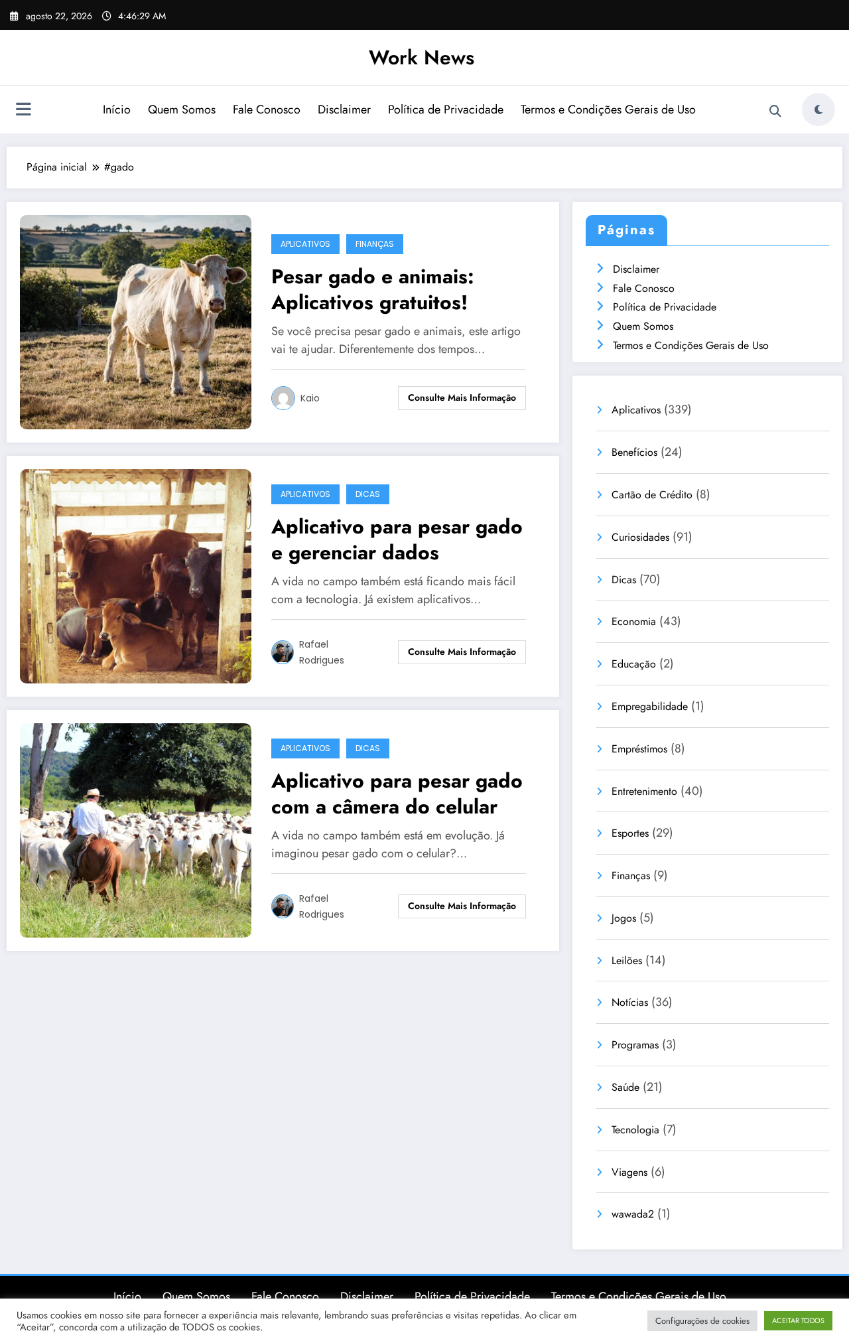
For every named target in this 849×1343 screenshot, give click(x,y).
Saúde (625, 1087)
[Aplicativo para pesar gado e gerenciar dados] (135, 575)
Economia (634, 621)
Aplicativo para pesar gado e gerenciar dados (397, 539)
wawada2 (633, 1214)
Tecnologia (635, 1129)
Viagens (629, 1172)
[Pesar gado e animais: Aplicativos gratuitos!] (135, 320)
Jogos (624, 918)
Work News (421, 57)
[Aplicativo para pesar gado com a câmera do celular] (135, 829)
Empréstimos (639, 748)
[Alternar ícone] (23, 111)
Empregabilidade (650, 706)
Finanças (375, 243)
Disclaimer (344, 109)
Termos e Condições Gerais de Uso (608, 109)
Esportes (630, 833)
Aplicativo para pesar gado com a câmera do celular (397, 793)
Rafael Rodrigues (321, 652)
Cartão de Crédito (652, 494)
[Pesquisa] (775, 111)
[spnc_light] (818, 109)
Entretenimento (644, 791)
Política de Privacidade (445, 109)
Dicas (368, 494)
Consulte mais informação (462, 397)
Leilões (627, 960)
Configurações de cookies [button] (702, 1320)
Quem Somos (182, 109)
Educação (634, 664)
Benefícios (634, 452)
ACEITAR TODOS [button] (798, 1320)
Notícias (630, 1002)
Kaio (310, 398)
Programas (635, 1044)
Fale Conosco (266, 109)
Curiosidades (640, 537)
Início (117, 109)
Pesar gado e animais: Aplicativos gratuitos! (372, 289)
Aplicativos (305, 243)
